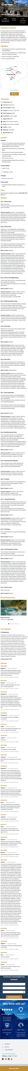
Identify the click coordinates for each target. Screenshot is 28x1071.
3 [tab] (13, 16)
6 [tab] (16, 623)
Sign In (19, 4)
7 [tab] (18, 623)
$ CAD (10, 2)
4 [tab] (15, 16)
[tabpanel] (14, 8)
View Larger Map (14, 90)
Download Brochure (14, 997)
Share (15, 94)
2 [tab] (10, 623)
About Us (7, 1047)
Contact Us (7, 1044)
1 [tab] (10, 16)
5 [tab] (16, 16)
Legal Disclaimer (9, 1049)
